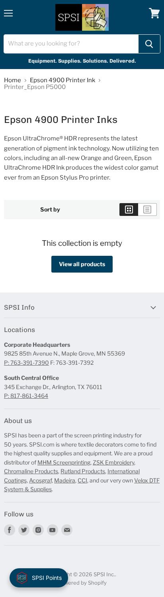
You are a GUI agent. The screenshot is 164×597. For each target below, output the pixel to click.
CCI (82, 480)
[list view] (147, 209)
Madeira (64, 480)
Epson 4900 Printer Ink (62, 80)
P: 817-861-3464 (26, 395)
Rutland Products (83, 471)
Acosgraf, (41, 480)
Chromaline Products (31, 471)
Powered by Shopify (82, 582)
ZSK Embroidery (113, 462)
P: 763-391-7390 (26, 362)
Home (12, 80)
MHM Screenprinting (63, 462)
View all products (82, 264)
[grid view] (128, 209)
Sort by (50, 209)
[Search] (149, 44)
